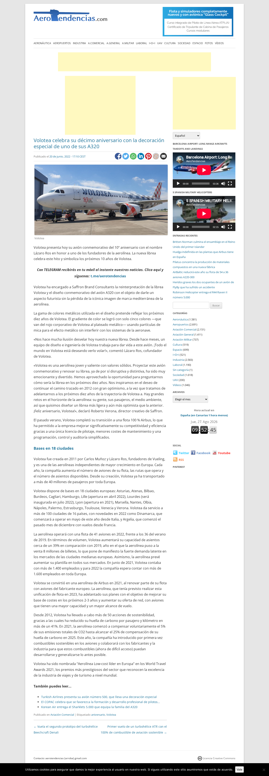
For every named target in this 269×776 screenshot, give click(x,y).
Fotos (209, 43)
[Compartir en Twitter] (126, 158)
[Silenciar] (223, 183)
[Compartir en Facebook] (118, 158)
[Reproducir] (178, 183)
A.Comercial (96, 43)
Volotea (111, 715)
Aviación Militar (182, 339)
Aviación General (183, 334)
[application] (204, 170)
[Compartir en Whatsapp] (133, 158)
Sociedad (184, 43)
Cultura (170, 43)
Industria (79, 43)
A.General (113, 43)
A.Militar (128, 43)
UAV (159, 43)
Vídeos (219, 43)
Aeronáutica (42, 43)
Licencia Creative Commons (219, 758)
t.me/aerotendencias (108, 276)
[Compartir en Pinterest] (149, 158)
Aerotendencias (70, 17)
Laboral (141, 43)
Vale (239, 769)
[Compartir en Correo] (163, 158)
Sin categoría (181, 370)
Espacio (198, 43)
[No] (264, 770)
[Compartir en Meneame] (156, 158)
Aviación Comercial (62, 715)
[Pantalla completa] (230, 183)
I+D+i (152, 43)
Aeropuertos (62, 43)
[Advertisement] (134, 61)
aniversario (98, 715)
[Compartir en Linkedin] (141, 158)
